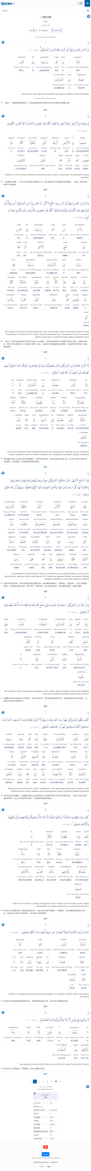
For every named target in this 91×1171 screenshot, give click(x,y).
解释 (45, 110)
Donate (46, 1154)
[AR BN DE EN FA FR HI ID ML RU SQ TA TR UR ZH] (32, 30)
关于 (42, 1166)
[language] (3, 43)
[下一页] (88, 17)
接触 (48, 1166)
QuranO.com (44, 1162)
